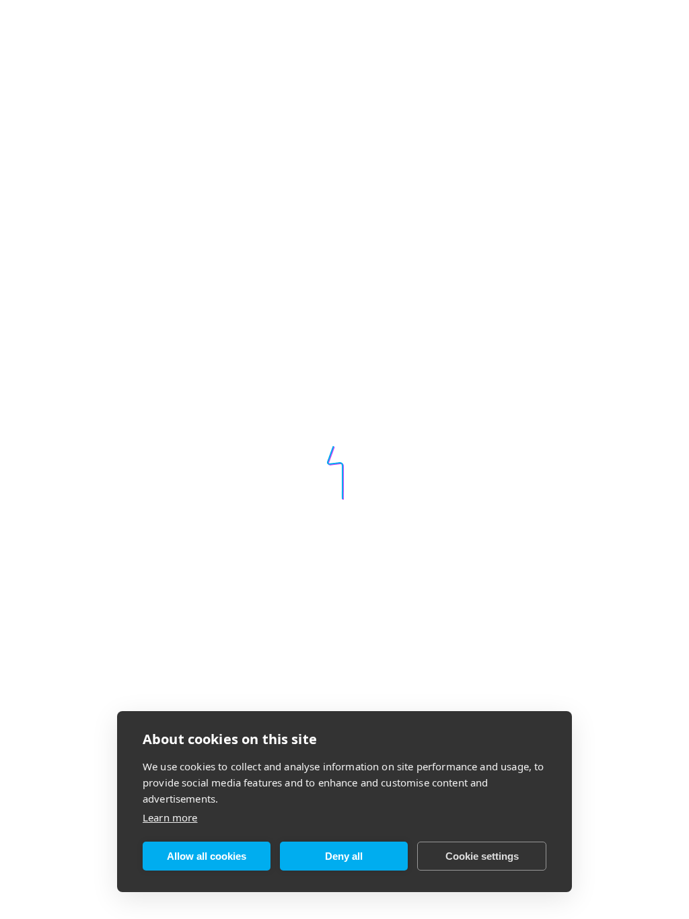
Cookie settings (482, 856)
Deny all (344, 856)
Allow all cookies (206, 856)
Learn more (170, 817)
